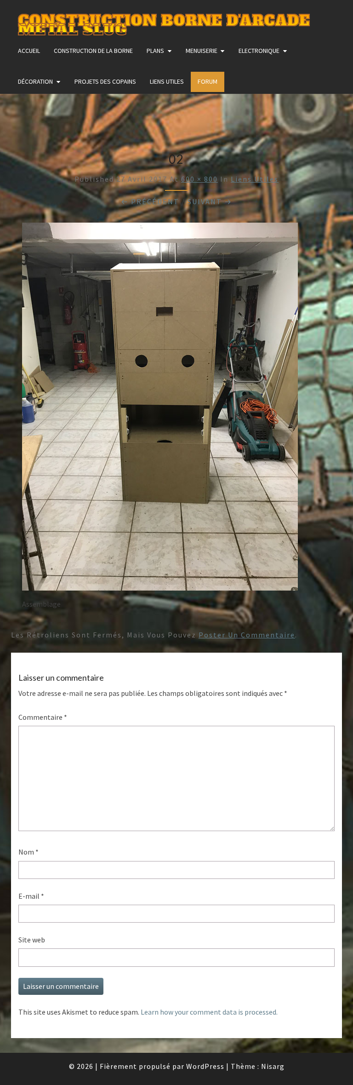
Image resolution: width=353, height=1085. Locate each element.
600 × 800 (199, 179)
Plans (155, 50)
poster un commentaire (247, 634)
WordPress (205, 1066)
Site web (31, 939)
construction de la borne (93, 50)
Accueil (29, 50)
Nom (28, 851)
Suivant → (210, 201)
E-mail (31, 896)
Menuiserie (201, 50)
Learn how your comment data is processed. (209, 1011)
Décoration (35, 81)
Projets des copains (105, 81)
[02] (160, 409)
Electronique (259, 50)
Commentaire (42, 717)
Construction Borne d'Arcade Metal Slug (164, 21)
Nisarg (273, 1066)
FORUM (207, 81)
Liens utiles (167, 81)
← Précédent (150, 201)
